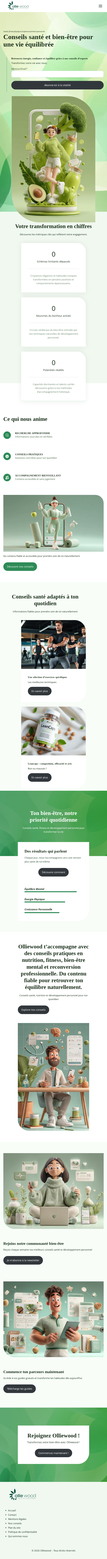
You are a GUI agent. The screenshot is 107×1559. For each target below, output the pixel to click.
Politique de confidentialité (22, 1531)
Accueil (12, 1510)
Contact (12, 1514)
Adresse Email (19, 68)
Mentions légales (17, 1519)
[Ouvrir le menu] (100, 6)
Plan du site (14, 1527)
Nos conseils (15, 1523)
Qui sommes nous (18, 1536)
